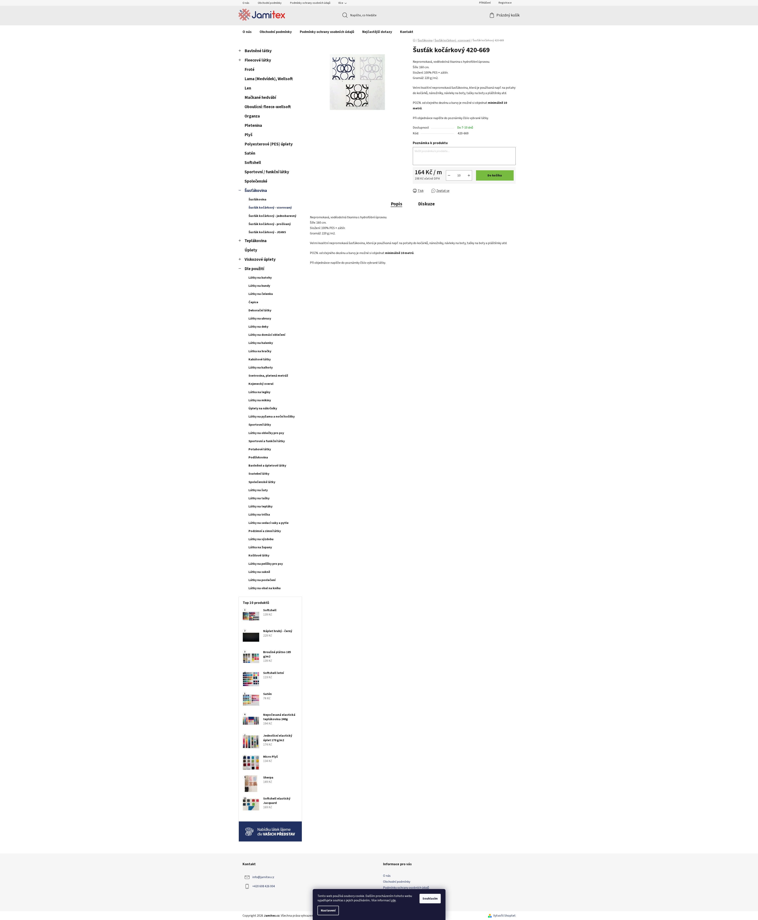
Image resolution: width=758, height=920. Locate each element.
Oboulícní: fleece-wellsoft (268, 107)
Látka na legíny (259, 392)
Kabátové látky (260, 359)
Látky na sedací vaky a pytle (269, 523)
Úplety (251, 250)
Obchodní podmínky (270, 3)
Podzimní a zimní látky (265, 531)
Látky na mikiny (260, 400)
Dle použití (254, 269)
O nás (246, 3)
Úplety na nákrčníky (263, 408)
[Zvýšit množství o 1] (469, 175)
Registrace (505, 3)
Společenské (256, 181)
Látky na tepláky (260, 506)
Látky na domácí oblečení (267, 335)
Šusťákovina (256, 190)
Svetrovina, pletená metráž (268, 375)
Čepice (253, 302)
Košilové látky (259, 555)
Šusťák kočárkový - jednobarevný (272, 216)
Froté (249, 69)
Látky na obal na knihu (265, 588)
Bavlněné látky (258, 51)
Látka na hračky (260, 351)
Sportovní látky (260, 424)
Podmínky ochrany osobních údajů (310, 3)
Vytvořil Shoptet (504, 915)
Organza (252, 116)
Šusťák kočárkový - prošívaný (270, 224)
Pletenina (253, 125)
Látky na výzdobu (261, 539)
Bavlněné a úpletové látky (267, 465)
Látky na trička (259, 514)
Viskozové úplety (260, 259)
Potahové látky (260, 449)
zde (393, 900)
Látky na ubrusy (260, 318)
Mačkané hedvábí (260, 97)
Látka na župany (260, 547)
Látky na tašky (259, 498)
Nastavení (328, 910)
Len (248, 88)
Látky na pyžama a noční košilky (272, 416)
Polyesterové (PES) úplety (269, 144)
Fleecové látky (258, 60)
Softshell (253, 163)
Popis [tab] (396, 203)
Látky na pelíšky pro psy (266, 564)
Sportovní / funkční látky (267, 172)
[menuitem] (247, 32)
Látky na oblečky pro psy (266, 433)
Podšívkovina (258, 457)
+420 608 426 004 (263, 886)
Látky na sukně (259, 572)
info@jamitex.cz (263, 877)
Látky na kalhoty (261, 367)
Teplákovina (256, 241)
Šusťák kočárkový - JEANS (267, 232)
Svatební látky (259, 474)
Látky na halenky (261, 343)
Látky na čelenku (261, 294)
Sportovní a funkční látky (267, 441)
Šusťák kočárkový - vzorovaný (270, 207)
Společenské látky (262, 482)
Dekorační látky (260, 310)
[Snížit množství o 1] (449, 175)
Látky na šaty (258, 490)
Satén (250, 153)
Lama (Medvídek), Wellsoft (269, 79)
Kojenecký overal (261, 384)
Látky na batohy (260, 277)
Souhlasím (430, 898)
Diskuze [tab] (426, 203)
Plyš (248, 135)
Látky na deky (258, 326)
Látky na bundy (259, 286)
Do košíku (494, 175)
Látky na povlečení (262, 580)
